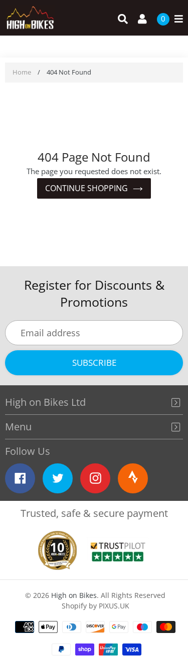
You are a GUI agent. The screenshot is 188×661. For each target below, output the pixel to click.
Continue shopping (86, 188)
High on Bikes (74, 595)
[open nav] (176, 19)
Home (22, 72)
